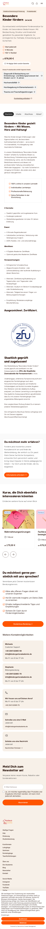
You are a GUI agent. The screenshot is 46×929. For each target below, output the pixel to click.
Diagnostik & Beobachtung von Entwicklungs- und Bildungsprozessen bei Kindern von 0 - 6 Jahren (21, 76)
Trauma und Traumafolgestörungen (18, 92)
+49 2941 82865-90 (13, 651)
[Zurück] (6, 554)
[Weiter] (13, 554)
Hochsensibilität (10, 82)
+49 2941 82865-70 (13, 674)
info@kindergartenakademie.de (18, 654)
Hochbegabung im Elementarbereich (19, 87)
